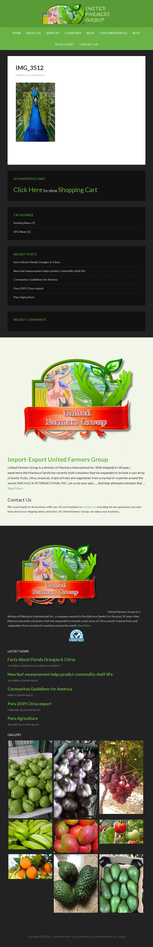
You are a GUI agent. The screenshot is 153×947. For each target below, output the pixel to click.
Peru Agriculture (24, 297)
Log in (122, 936)
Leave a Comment (49, 665)
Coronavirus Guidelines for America (36, 279)
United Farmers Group (76, 14)
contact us (89, 507)
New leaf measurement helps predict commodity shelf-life (49, 271)
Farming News (22, 223)
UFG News (20, 231)
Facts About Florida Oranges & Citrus (37, 262)
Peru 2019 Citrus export (29, 288)
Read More (15, 488)
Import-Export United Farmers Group (58, 459)
